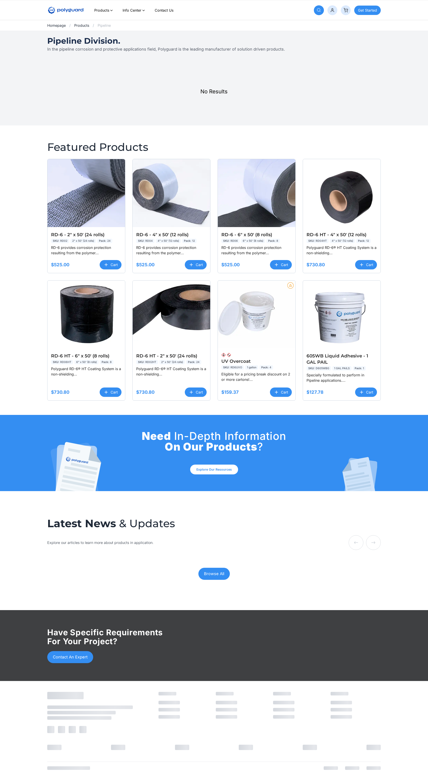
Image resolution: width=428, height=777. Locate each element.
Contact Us (164, 10)
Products (101, 10)
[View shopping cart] (346, 10)
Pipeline (104, 25)
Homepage (56, 25)
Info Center (132, 10)
